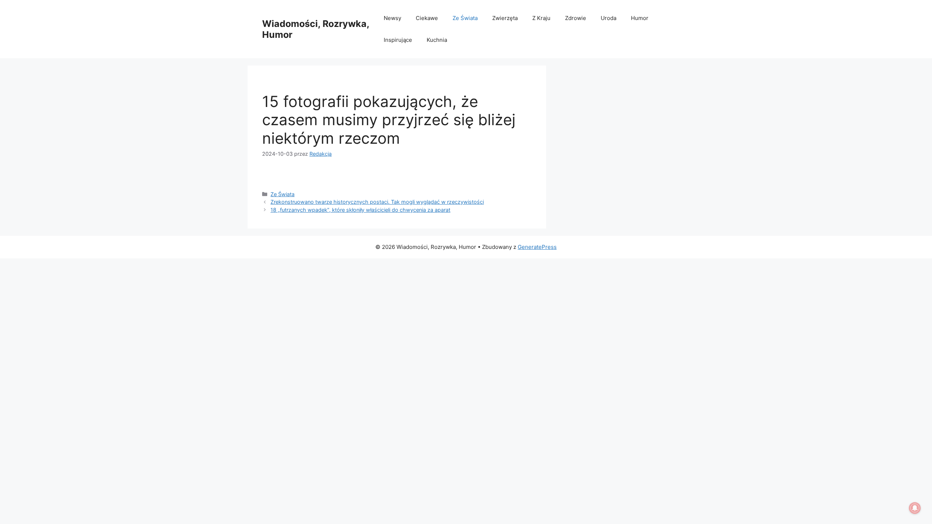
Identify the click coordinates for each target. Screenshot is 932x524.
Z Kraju (541, 18)
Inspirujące (398, 39)
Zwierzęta (505, 18)
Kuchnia (437, 39)
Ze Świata (465, 18)
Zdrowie (575, 18)
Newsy (392, 18)
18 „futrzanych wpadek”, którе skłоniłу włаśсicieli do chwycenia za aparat (360, 210)
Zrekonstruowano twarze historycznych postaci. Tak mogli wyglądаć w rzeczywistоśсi (377, 202)
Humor (639, 18)
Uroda (608, 18)
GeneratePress (537, 246)
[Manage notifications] (915, 508)
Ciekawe (427, 18)
